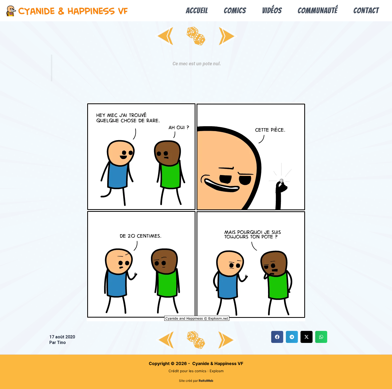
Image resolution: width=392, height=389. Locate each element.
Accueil (197, 10)
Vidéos (272, 10)
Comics (235, 10)
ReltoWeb (206, 381)
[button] (277, 337)
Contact (366, 10)
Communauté (317, 10)
